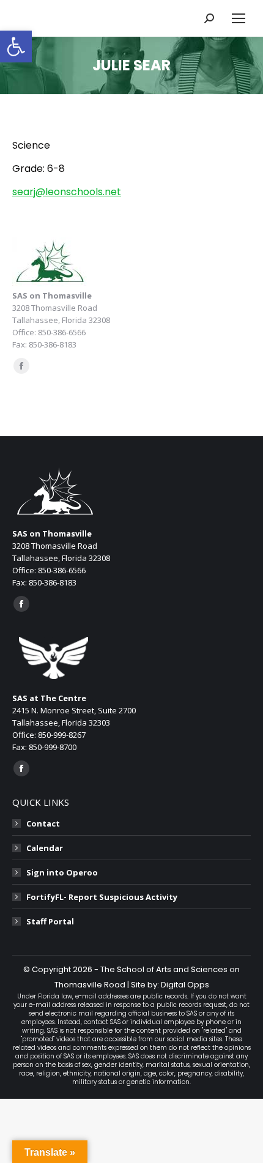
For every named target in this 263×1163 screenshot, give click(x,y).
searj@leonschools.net (66, 192)
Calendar (44, 847)
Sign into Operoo (62, 872)
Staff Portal (50, 921)
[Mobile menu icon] (238, 18)
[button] (16, 46)
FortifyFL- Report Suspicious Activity (101, 896)
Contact (43, 823)
